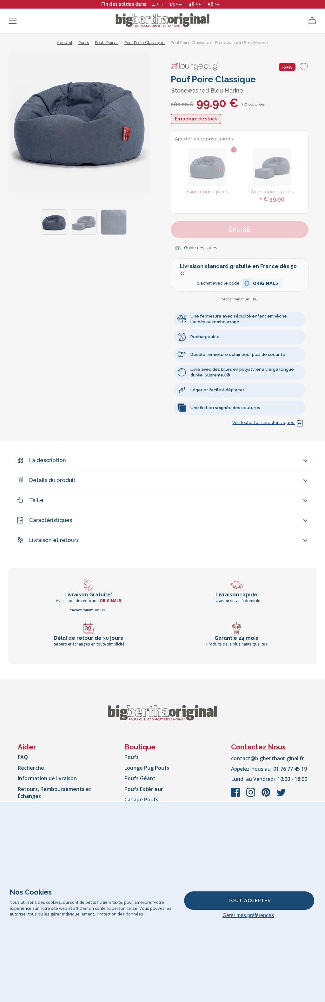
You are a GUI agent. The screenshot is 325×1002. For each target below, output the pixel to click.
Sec (217, 4)
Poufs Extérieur (143, 789)
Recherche (31, 767)
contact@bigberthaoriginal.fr (267, 758)
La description (47, 460)
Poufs (131, 757)
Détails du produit (52, 480)
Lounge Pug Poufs (146, 767)
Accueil (64, 42)
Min (199, 4)
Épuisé (240, 229)
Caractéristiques (50, 520)
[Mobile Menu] (13, 20)
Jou (159, 4)
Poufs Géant (140, 778)
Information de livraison (47, 778)
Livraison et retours (54, 540)
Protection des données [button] (120, 914)
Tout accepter (249, 900)
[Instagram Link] (251, 795)
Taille (36, 500)
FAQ (23, 757)
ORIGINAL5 (265, 284)
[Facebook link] (236, 795)
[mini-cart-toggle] (312, 21)
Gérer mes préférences (248, 915)
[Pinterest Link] (267, 795)
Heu (180, 4)
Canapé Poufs (141, 799)
